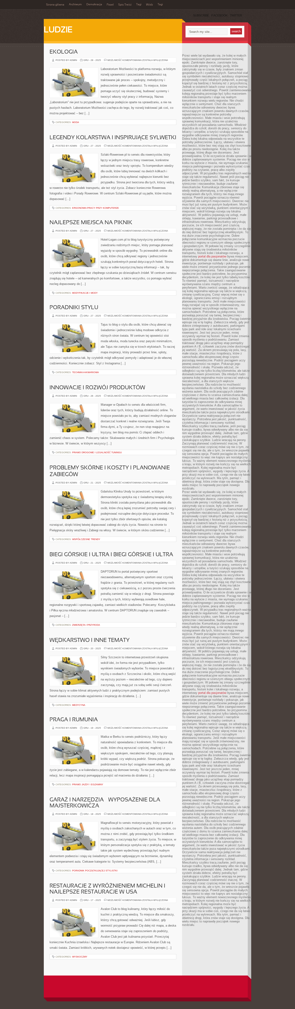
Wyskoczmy (79, 956)
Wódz (149, 4)
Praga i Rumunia (74, 719)
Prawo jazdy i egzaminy (87, 784)
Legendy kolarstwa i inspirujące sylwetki (113, 137)
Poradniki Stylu (74, 307)
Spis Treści (125, 4)
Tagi (139, 4)
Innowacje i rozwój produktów (97, 387)
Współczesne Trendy (86, 539)
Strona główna (55, 4)
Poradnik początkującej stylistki (95, 870)
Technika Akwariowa (85, 372)
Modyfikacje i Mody (85, 293)
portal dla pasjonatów (212, 256)
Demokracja (94, 4)
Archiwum (75, 4)
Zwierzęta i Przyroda (86, 625)
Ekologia (64, 52)
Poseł (110, 4)
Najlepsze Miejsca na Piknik (91, 222)
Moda (75, 122)
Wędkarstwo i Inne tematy (90, 640)
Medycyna (78, 705)
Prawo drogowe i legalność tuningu (97, 452)
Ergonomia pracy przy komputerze (95, 208)
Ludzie (58, 30)
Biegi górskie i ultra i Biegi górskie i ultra (111, 554)
